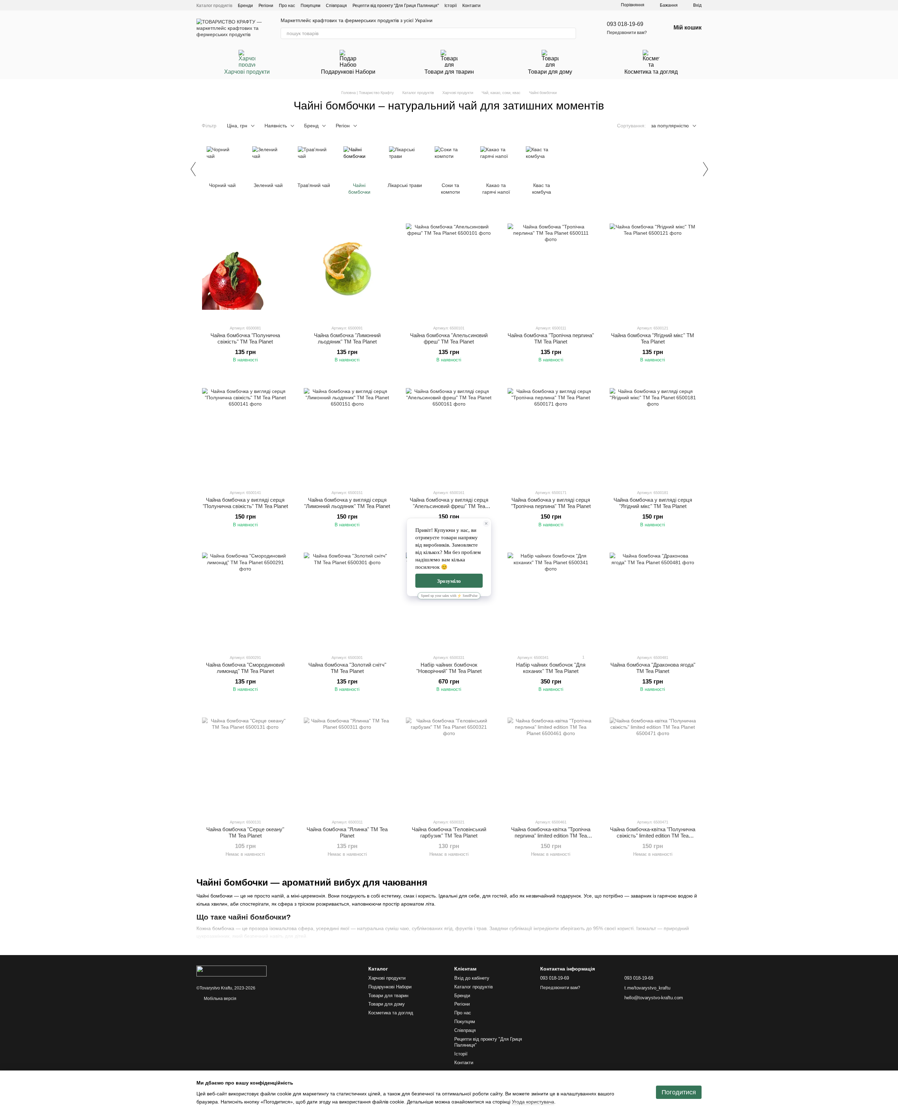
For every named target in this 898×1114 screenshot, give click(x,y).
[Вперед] (705, 169)
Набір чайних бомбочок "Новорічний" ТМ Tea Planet (449, 668)
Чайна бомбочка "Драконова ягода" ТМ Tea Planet (652, 668)
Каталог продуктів (214, 5)
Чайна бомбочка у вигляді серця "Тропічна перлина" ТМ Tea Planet (551, 503)
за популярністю (670, 125)
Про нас (287, 5)
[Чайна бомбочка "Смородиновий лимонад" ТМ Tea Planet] (245, 596)
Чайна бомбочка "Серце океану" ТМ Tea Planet (245, 832)
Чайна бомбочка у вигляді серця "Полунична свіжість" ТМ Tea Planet (245, 503)
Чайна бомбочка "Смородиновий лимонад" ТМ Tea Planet (245, 668)
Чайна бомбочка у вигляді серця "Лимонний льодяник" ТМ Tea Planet (347, 503)
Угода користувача (533, 1102)
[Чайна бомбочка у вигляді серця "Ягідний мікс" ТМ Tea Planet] (653, 431)
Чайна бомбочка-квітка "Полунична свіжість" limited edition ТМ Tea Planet (652, 835)
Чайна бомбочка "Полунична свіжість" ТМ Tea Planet (245, 338)
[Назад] (192, 169)
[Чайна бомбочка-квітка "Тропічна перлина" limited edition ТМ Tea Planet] (551, 760)
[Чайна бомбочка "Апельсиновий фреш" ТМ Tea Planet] (449, 266)
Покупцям (310, 5)
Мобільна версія (219, 998)
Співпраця (336, 5)
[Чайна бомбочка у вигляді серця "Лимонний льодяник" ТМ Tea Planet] (347, 431)
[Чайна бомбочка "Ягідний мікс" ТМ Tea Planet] (653, 266)
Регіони (266, 5)
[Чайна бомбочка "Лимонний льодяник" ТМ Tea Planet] (347, 266)
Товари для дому (550, 72)
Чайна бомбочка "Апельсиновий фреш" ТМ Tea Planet (449, 338)
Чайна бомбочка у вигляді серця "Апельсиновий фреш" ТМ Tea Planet (449, 506)
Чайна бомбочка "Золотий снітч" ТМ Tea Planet (347, 668)
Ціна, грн (237, 125)
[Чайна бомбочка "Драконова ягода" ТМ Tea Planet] (653, 596)
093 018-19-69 (625, 24)
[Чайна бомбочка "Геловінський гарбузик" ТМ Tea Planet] (449, 760)
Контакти (471, 5)
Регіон (343, 125)
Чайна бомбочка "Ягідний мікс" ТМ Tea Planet (652, 338)
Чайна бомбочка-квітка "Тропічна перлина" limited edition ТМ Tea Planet (550, 835)
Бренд (311, 125)
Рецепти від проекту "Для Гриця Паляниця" (396, 5)
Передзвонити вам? (627, 32)
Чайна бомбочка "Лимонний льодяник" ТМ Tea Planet (347, 338)
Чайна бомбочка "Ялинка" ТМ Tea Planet (347, 832)
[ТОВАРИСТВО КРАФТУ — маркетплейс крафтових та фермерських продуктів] (231, 970)
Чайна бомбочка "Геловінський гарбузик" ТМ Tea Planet (449, 832)
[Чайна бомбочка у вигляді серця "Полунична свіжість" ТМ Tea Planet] (245, 431)
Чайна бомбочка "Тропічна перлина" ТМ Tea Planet (551, 338)
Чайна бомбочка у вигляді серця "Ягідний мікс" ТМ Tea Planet (653, 503)
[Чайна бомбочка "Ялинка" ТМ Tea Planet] (347, 760)
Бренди (245, 5)
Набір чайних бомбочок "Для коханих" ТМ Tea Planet (550, 668)
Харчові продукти (247, 72)
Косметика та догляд (651, 72)
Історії (450, 5)
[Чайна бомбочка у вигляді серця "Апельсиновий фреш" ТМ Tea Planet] (449, 431)
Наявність (275, 125)
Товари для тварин (449, 72)
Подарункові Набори (348, 72)
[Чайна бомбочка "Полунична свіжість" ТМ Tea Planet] (245, 266)
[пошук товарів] (570, 33)
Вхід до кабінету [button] (471, 978)
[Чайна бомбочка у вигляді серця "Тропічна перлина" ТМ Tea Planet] (551, 431)
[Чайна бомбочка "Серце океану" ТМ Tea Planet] (245, 760)
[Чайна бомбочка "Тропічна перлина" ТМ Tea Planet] (551, 266)
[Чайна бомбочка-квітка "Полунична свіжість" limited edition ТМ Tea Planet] (653, 760)
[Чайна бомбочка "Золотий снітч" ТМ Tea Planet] (347, 596)
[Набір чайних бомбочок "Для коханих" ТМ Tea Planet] (551, 596)
